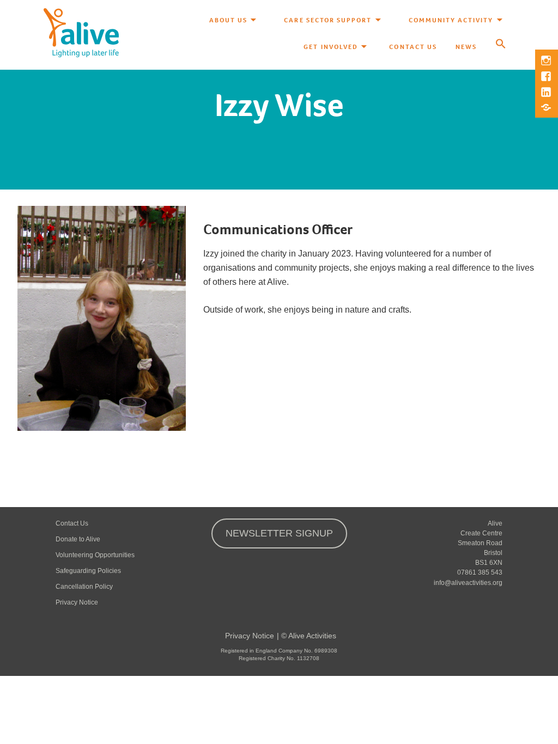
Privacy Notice (77, 602)
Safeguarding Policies (88, 571)
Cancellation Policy (84, 586)
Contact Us (412, 46)
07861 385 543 (479, 572)
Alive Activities (312, 635)
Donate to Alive (78, 539)
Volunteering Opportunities (95, 555)
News (466, 46)
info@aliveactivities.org (468, 583)
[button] (501, 44)
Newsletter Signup (279, 533)
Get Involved (330, 46)
